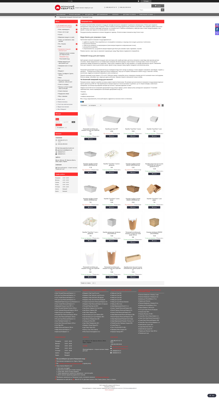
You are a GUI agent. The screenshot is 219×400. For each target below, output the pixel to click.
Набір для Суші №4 (116, 299)
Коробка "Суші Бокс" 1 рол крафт (154, 199)
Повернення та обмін (146, 14)
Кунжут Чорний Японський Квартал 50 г (121, 308)
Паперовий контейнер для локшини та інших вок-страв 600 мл (90, 130)
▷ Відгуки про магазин (62, 106)
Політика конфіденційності (130, 388)
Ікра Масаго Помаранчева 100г (91, 318)
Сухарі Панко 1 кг (115, 325)
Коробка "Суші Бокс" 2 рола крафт (111, 199)
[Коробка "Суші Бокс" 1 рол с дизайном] (90, 222)
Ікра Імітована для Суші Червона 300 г (93, 314)
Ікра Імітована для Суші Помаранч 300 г (93, 316)
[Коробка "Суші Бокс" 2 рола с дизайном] (111, 154)
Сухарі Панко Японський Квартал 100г (149, 320)
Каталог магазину (74, 14)
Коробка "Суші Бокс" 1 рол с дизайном (90, 232)
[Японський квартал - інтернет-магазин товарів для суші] (64, 10)
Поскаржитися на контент (116, 388)
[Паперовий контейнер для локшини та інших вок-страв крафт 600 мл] (133, 222)
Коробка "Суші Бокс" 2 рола (133, 129)
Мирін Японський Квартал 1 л (63, 329)
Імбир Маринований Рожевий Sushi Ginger (122, 318)
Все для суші (89, 14)
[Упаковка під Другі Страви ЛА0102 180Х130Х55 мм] (133, 154)
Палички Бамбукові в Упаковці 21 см (148, 296)
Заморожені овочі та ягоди (65, 65)
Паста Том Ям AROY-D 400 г (118, 327)
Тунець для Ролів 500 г (89, 321)
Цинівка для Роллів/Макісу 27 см (147, 299)
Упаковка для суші (144, 333)
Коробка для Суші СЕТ (111, 129)
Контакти (115, 14)
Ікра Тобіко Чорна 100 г (89, 327)
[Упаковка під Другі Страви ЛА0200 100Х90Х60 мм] (90, 189)
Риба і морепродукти (64, 29)
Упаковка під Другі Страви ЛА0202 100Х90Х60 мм (133, 199)
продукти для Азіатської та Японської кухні (70, 363)
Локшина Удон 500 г (144, 311)
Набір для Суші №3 (116, 297)
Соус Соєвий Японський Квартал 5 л (65, 304)
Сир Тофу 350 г (60, 325)
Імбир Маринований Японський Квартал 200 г (123, 314)
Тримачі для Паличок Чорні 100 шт (148, 331)
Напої (60, 77)
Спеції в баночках (63, 91)
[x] (83, 102)
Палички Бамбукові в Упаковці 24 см (148, 303)
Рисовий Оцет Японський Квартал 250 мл (66, 314)
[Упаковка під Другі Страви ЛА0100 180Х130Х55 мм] (90, 154)
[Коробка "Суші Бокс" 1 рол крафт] (154, 189)
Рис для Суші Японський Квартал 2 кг (65, 299)
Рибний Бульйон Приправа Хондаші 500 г (122, 323)
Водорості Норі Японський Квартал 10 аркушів (95, 304)
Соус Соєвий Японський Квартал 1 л (65, 297)
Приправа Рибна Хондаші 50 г (119, 329)
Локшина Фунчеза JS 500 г (146, 314)
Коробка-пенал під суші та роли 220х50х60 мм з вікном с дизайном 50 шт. (154, 165)
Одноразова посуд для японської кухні (70, 17)
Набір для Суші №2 (116, 295)
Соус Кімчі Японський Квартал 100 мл (66, 323)
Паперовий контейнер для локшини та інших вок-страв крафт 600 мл (133, 233)
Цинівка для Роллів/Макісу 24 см (147, 305)
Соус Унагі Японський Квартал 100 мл (65, 316)
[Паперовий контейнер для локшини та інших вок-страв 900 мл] (90, 257)
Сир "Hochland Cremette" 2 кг (63, 321)
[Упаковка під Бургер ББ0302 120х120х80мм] (154, 222)
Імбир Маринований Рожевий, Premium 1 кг (122, 321)
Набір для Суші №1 (116, 293)
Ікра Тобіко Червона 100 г (90, 312)
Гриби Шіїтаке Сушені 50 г (146, 328)
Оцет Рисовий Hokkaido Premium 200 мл (66, 308)
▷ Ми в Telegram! (61, 109)
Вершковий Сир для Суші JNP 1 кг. (65, 306)
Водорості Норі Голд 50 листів (91, 293)
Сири (60, 46)
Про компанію (61, 14)
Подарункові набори (64, 93)
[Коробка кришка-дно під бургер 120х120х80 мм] (111, 222)
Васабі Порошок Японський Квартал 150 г (122, 316)
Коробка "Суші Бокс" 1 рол (154, 129)
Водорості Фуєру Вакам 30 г (90, 325)
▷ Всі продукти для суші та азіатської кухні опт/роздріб (64, 26)
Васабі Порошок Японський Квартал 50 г (121, 310)
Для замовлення (102, 14)
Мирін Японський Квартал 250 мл (64, 327)
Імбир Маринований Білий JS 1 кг (120, 306)
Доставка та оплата (129, 14)
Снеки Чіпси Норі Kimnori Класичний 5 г (149, 318)
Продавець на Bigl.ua (109, 386)
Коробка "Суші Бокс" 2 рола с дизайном (111, 164)
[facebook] (81, 102)
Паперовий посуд (63, 56)
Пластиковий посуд (64, 58)
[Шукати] (162, 9)
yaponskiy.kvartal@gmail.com (64, 150)
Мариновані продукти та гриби (66, 37)
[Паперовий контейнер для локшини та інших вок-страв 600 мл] (90, 119)
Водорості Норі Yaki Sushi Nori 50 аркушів (94, 299)
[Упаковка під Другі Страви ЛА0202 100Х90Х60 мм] (133, 189)
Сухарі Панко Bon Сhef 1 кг (146, 326)
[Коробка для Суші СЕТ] (111, 119)
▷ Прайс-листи (60, 99)
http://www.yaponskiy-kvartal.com (65, 148)
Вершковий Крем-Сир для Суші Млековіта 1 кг (68, 301)
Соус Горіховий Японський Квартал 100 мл (67, 310)
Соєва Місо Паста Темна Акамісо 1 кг (149, 316)
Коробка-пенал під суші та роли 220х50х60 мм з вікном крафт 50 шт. (133, 268)
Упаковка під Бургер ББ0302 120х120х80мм (154, 232)
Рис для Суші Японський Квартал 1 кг (65, 295)
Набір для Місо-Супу (116, 304)
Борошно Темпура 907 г (117, 331)
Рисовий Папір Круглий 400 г (90, 306)
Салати (60, 34)
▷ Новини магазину (61, 101)
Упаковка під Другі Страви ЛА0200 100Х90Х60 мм (90, 199)
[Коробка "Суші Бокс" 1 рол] (154, 119)
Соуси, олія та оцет (64, 32)
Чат (213, 395)
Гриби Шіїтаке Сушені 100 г (146, 324)
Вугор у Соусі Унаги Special (90, 329)
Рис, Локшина (62, 44)
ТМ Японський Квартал (102, 377)
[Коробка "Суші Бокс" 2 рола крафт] (111, 189)
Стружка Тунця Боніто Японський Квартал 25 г (95, 301)
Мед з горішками (63, 96)
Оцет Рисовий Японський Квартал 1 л (65, 293)
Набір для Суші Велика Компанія (119, 301)
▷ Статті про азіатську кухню (64, 104)
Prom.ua (118, 385)
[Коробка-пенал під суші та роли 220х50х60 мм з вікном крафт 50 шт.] (133, 257)
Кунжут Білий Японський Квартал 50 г (121, 312)
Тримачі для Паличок (144, 301)
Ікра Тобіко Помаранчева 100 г (91, 323)
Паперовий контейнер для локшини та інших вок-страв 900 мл (90, 268)
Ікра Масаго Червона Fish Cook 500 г (93, 308)
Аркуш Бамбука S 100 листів (146, 307)
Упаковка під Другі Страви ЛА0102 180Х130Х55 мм (133, 164)
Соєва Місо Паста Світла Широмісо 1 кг (149, 322)
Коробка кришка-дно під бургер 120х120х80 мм (111, 232)
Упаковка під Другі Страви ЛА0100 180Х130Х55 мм (90, 164)
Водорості (61, 71)
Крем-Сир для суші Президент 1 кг (65, 312)
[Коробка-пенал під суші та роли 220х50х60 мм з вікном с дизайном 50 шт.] (154, 154)
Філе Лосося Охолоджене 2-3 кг (91, 331)
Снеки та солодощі (63, 84)
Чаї (59, 68)
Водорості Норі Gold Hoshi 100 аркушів (93, 297)
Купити (91, 139)
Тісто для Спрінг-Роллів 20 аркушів (148, 309)
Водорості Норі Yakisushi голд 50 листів (93, 295)
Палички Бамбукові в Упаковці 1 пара (149, 294)
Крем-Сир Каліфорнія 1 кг (62, 331)
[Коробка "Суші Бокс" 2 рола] (133, 119)
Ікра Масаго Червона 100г (90, 310)
